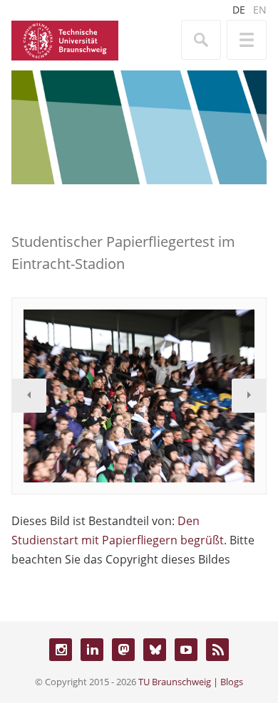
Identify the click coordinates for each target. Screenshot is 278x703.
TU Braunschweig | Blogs (190, 681)
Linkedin (92, 649)
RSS (217, 649)
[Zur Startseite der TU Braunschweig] (64, 39)
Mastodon (123, 649)
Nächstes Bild (249, 396)
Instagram (60, 649)
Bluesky (154, 649)
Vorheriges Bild (29, 396)
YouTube (186, 649)
